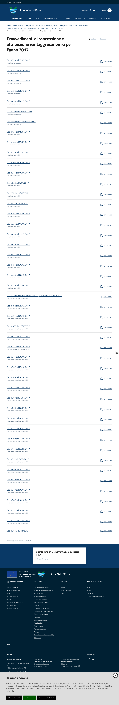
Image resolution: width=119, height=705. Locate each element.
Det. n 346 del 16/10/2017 (18, 377)
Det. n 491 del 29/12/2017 (18, 315)
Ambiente (37, 617)
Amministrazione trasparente (70, 659)
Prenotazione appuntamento (43, 662)
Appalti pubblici (38, 626)
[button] (109, 10)
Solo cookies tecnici (14, 698)
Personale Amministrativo (15, 602)
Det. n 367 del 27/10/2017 (18, 367)
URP (8, 644)
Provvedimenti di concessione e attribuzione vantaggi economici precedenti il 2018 (36, 28)
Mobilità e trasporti (40, 596)
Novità (65, 582)
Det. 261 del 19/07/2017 (17, 193)
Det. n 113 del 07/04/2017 (18, 520)
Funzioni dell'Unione (13, 608)
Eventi (89, 587)
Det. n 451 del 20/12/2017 (18, 264)
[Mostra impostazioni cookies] (117, 352)
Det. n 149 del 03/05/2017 (18, 142)
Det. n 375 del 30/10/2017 (18, 356)
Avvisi (62, 593)
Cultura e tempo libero (41, 614)
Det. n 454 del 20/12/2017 (18, 101)
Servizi (39, 582)
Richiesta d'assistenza (41, 666)
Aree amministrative (13, 590)
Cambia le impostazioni (46, 698)
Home (9, 25)
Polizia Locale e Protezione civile (44, 635)
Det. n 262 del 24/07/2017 (18, 418)
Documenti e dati (12, 605)
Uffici (8, 593)
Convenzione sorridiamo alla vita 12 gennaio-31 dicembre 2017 (34, 295)
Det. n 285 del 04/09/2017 (18, 213)
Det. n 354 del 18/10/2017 (18, 70)
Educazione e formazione (41, 587)
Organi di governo (12, 587)
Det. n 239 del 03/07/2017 (18, 60)
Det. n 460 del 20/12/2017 (18, 275)
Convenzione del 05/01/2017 (19, 111)
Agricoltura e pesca (40, 629)
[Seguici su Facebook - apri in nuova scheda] (89, 10)
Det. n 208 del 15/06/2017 (18, 162)
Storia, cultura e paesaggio (95, 596)
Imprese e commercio (40, 620)
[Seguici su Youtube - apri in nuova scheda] (93, 10)
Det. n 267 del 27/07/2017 (18, 397)
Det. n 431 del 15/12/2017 (18, 336)
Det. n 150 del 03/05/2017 (18, 152)
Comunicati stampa (67, 590)
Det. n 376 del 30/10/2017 (18, 346)
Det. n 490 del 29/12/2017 (18, 469)
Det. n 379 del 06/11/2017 (18, 489)
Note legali (64, 664)
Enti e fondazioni (12, 596)
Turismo (36, 605)
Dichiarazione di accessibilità (69, 666)
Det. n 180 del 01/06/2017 (18, 438)
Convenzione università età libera (21, 121)
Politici (9, 599)
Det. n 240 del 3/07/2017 (18, 182)
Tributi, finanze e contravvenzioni (44, 611)
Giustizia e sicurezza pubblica (43, 608)
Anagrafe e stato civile (41, 602)
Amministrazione (16, 582)
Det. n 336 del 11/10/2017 (18, 223)
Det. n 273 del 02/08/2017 (18, 387)
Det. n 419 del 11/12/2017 (18, 244)
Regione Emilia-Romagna (14, 2)
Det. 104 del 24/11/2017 (17, 530)
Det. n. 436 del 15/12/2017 (18, 326)
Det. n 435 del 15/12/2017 (18, 254)
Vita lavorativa (38, 593)
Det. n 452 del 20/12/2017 (18, 90)
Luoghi (89, 590)
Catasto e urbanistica (40, 599)
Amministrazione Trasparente (23, 25)
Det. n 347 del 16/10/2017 (18, 500)
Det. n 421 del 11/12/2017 (18, 80)
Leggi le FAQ (38, 659)
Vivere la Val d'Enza (95, 582)
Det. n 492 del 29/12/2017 (18, 305)
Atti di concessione (81, 25)
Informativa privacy (67, 662)
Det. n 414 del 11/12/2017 (18, 234)
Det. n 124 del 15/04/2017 (18, 131)
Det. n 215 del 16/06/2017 (18, 172)
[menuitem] (15, 18)
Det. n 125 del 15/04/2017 (18, 285)
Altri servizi (37, 638)
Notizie (63, 587)
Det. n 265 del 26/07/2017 (18, 408)
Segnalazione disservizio (41, 664)
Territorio (90, 593)
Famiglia (36, 632)
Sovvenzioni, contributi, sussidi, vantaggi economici (54, 25)
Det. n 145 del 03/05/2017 (18, 448)
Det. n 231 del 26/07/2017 (18, 428)
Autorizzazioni (38, 623)
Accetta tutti (29, 698)
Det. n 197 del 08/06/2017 (18, 510)
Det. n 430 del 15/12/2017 (18, 479)
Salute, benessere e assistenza (43, 590)
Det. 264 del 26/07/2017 (17, 203)
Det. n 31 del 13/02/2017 (18, 459)
